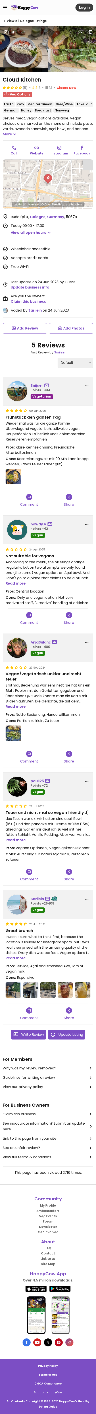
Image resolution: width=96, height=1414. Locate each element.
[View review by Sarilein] (17, 904)
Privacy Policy (48, 1366)
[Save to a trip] (80, 32)
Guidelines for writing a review (29, 1077)
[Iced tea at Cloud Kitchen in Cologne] (82, 990)
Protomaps (31, 204)
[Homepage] (24, 7)
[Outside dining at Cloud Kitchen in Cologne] (48, 990)
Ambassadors (48, 1211)
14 (12, 32)
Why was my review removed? (29, 1068)
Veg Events (48, 1216)
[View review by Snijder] (17, 391)
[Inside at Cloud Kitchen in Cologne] (13, 990)
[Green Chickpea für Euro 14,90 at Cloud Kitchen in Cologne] (13, 733)
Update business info (30, 287)
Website (37, 153)
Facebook (82, 153)
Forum (48, 1221)
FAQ (48, 1248)
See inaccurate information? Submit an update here (44, 1126)
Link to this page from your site (29, 1138)
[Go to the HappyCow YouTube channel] (37, 1342)
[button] (48, 179)
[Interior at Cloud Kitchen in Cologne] (31, 990)
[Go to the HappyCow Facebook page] (27, 1342)
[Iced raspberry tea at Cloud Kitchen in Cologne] (65, 990)
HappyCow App (48, 1274)
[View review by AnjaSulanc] (17, 648)
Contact (48, 1253)
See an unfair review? (21, 1147)
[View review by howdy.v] (17, 529)
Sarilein (35, 310)
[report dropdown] (87, 385)
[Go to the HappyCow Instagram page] (69, 1342)
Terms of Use (48, 1375)
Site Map (48, 1264)
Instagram (59, 153)
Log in (84, 7)
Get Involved (48, 1232)
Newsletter (48, 1227)
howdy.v (38, 524)
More (7, 134)
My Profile (48, 1205)
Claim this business (28, 301)
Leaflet (18, 204)
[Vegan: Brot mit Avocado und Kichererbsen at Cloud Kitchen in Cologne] (13, 476)
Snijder (37, 385)
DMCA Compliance (48, 1383)
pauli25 (37, 781)
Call (14, 153)
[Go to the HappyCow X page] (48, 1342)
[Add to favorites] (90, 32)
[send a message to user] (47, 385)
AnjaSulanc (41, 642)
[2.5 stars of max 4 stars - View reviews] (12, 88)
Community (48, 1199)
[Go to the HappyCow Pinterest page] (59, 1342)
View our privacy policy (23, 1086)
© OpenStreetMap (53, 204)
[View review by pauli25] (17, 786)
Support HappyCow (48, 1392)
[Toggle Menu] (5, 7)
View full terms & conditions (27, 1157)
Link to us (48, 1258)
